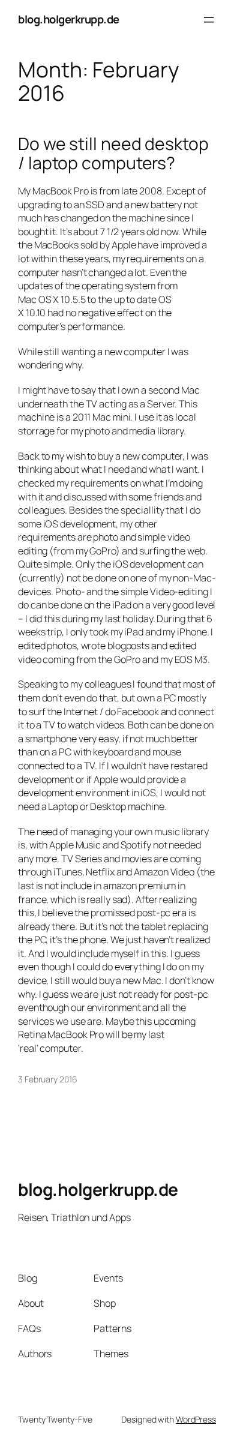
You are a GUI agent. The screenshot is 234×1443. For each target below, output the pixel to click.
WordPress (196, 1419)
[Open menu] (209, 20)
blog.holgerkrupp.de (68, 19)
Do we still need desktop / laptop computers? (113, 153)
